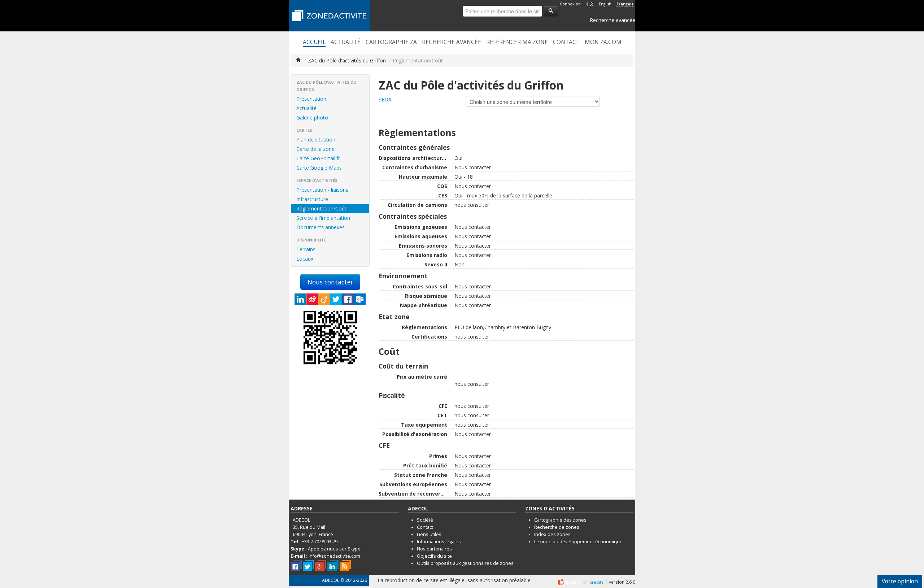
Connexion (570, 3)
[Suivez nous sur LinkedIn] (333, 565)
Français (624, 3)
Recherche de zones (556, 527)
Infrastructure (312, 199)
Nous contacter (330, 282)
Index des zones (552, 534)
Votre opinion (900, 581)
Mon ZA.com (603, 42)
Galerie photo (312, 117)
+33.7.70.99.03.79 (319, 542)
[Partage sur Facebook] (348, 299)
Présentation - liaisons (322, 189)
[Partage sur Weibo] (312, 299)
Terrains (305, 249)
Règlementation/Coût (321, 208)
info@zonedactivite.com (334, 556)
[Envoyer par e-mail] (360, 299)
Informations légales (439, 542)
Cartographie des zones (560, 520)
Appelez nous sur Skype (334, 549)
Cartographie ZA (391, 42)
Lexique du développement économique (578, 542)
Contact (566, 42)
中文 (590, 3)
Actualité (346, 42)
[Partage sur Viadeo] (324, 299)
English (605, 3)
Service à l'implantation (323, 217)
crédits (596, 582)
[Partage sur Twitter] (336, 299)
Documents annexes (320, 227)
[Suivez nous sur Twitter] (308, 565)
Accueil (314, 42)
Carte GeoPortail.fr (318, 158)
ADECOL (330, 580)
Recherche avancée (612, 20)
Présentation (311, 98)
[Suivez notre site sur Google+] (320, 565)
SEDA (385, 99)
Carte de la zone (315, 148)
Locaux (304, 258)
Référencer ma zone (517, 42)
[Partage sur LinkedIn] (300, 299)
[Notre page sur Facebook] (296, 565)
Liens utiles (429, 534)
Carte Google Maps (319, 167)
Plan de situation (315, 139)
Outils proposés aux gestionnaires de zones (465, 563)
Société (425, 520)
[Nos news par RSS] (345, 565)
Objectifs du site (434, 556)
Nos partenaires (434, 549)
